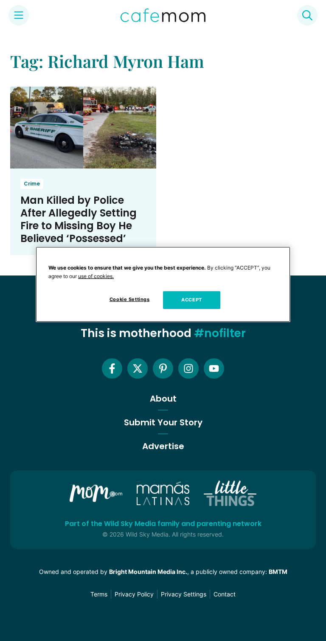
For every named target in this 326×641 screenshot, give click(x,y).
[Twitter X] (137, 368)
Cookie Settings (130, 299)
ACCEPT (191, 300)
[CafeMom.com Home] (163, 15)
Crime (32, 183)
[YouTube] (214, 368)
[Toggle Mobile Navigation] (18, 15)
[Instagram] (188, 368)
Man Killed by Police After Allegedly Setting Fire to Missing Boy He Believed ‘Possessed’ (78, 219)
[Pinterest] (163, 368)
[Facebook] (112, 368)
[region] (163, 284)
